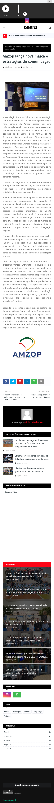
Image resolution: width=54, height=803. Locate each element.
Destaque (17, 712)
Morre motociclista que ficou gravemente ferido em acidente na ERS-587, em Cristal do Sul (27, 655)
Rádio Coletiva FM (12, 67)
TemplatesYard (9, 800)
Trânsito (7, 716)
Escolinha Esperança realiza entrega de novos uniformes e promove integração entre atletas (31, 443)
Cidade (7, 712)
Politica (27, 712)
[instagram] (27, 20)
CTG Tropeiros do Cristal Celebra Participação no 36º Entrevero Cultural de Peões (26, 607)
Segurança (38, 712)
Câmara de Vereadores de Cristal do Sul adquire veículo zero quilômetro (32, 457)
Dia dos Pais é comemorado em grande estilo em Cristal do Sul (29, 470)
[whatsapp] (17, 694)
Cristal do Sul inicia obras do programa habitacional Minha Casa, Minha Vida (24, 639)
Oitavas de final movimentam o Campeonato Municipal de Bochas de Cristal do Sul (26, 36)
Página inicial (10, 46)
